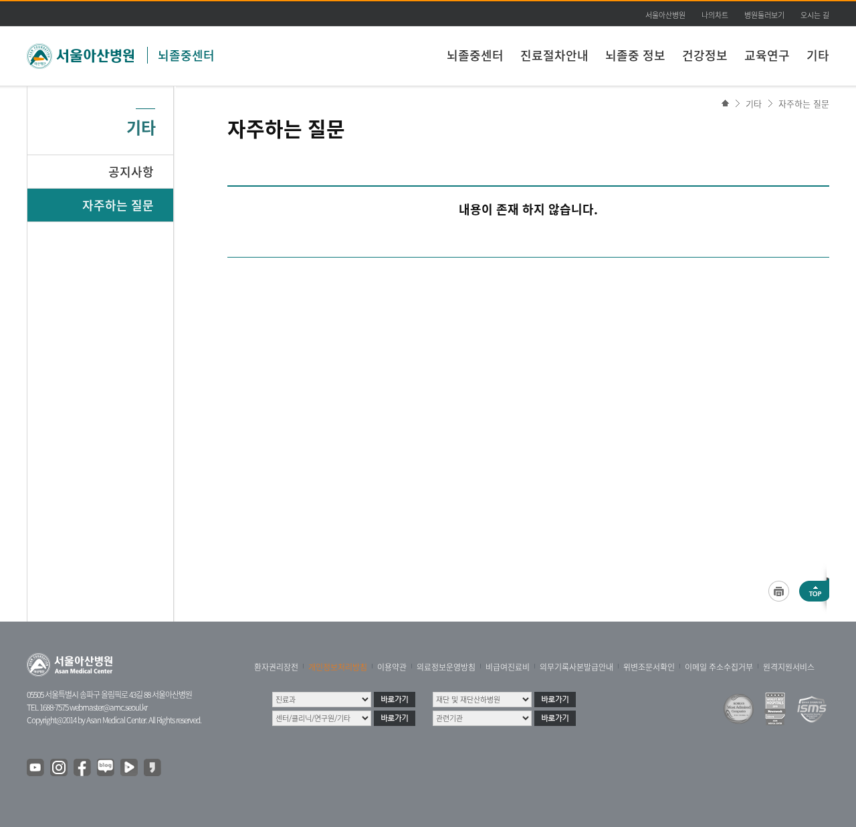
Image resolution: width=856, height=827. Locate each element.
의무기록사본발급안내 (576, 667)
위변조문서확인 (649, 667)
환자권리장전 (276, 667)
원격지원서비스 (789, 667)
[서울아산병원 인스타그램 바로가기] (59, 768)
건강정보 (705, 55)
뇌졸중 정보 (635, 55)
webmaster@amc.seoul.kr (108, 707)
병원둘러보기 (764, 15)
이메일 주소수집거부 (719, 667)
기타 (818, 55)
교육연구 (767, 55)
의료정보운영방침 (446, 667)
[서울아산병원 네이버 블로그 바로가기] (106, 768)
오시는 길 (814, 15)
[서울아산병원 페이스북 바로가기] (83, 768)
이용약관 (392, 667)
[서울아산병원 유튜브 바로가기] (36, 768)
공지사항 (131, 172)
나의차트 (715, 15)
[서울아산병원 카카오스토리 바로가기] (153, 768)
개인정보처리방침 (337, 667)
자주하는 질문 (803, 103)
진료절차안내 (554, 55)
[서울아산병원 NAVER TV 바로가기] (129, 768)
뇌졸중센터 (186, 55)
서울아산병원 (665, 15)
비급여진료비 (508, 667)
